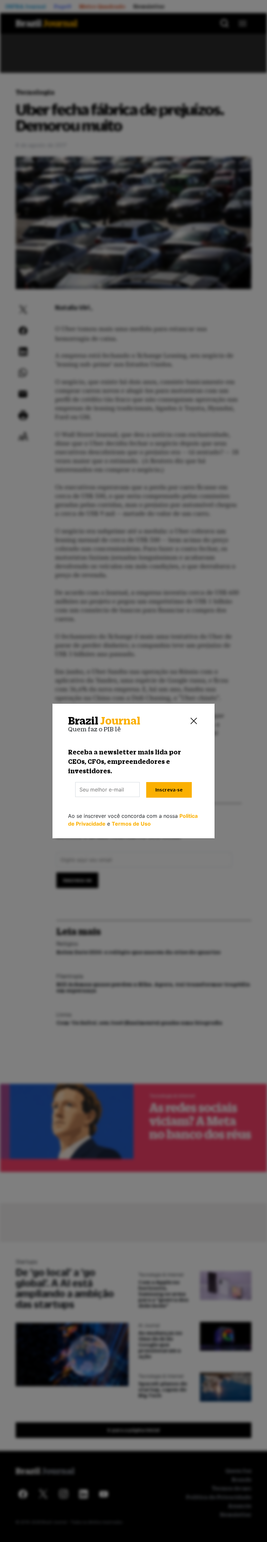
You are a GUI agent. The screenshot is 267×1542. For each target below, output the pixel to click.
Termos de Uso (131, 823)
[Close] (194, 720)
